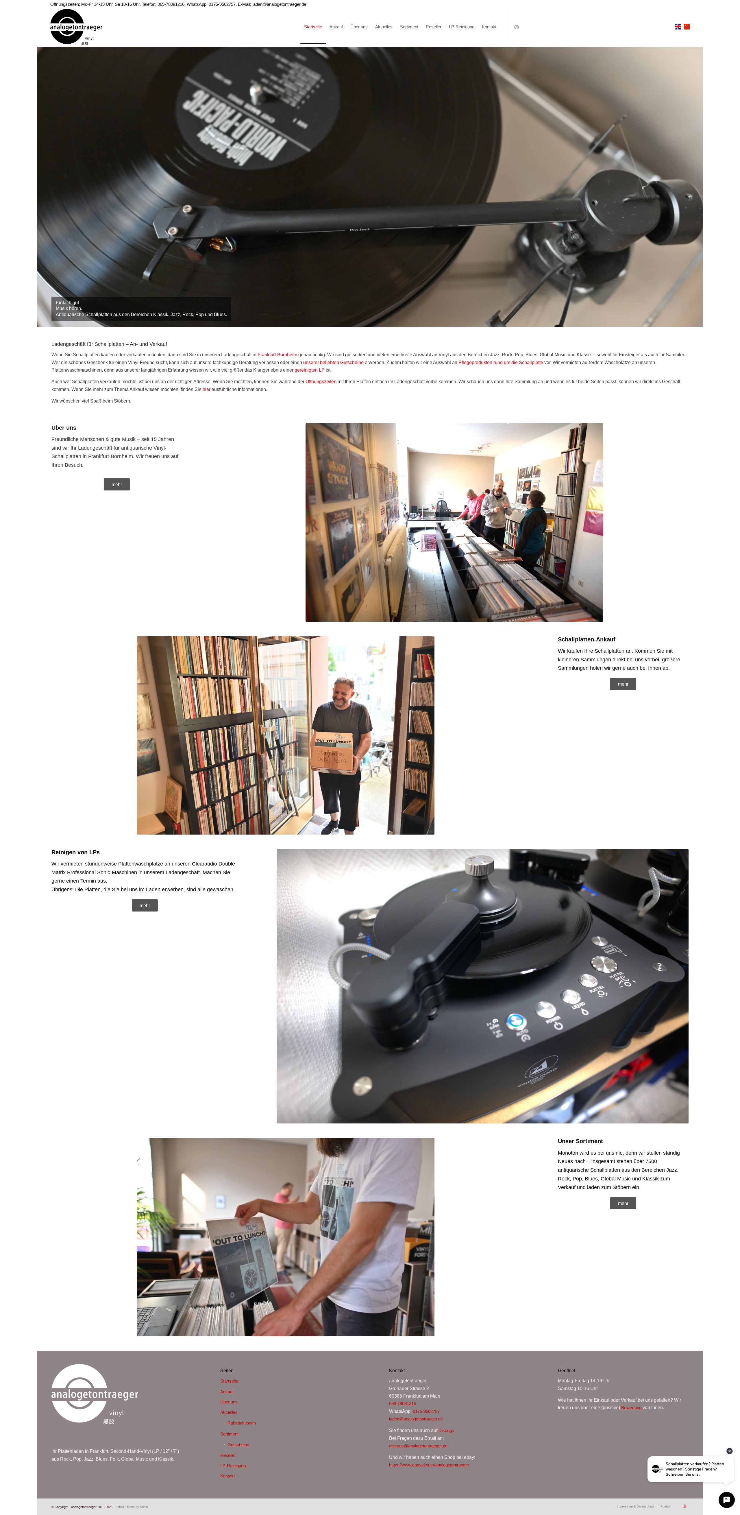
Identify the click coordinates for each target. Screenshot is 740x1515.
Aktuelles (229, 1412)
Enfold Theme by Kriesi (131, 1507)
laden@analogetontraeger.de (279, 4)
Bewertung (631, 1407)
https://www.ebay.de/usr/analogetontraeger (429, 1464)
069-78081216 (402, 1403)
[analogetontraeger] (76, 27)
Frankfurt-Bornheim (277, 354)
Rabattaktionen (241, 1422)
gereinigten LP (310, 370)
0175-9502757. (223, 4)
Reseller (228, 1455)
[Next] (698, 187)
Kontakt (227, 1475)
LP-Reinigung (233, 1465)
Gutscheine (238, 1444)
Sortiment (229, 1433)
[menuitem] (313, 27)
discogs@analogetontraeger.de (418, 1445)
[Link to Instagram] (516, 27)
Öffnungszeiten (321, 381)
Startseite (229, 1381)
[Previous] (42, 187)
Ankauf (227, 1391)
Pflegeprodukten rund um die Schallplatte (500, 362)
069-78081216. (172, 4)
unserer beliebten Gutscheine (333, 362)
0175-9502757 (426, 1411)
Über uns (229, 1401)
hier (206, 389)
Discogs (446, 1430)
